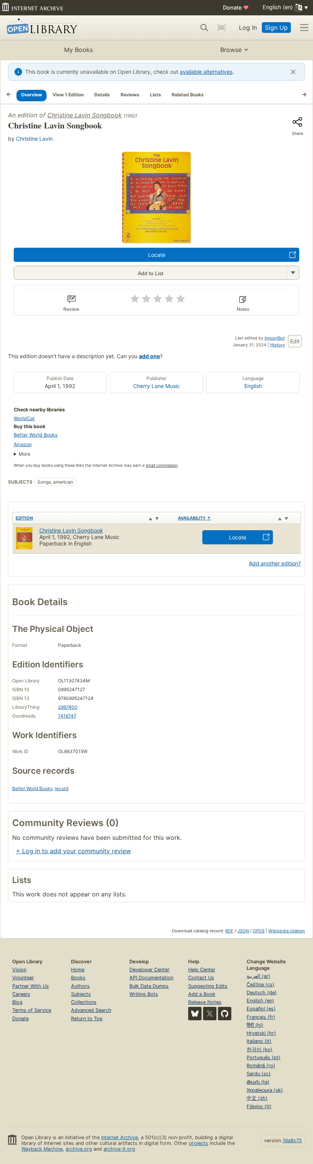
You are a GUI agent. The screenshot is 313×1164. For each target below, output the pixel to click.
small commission (161, 465)
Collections (84, 1002)
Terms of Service (31, 1010)
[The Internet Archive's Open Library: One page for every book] (40, 27)
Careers (21, 994)
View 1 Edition (68, 94)
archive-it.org (119, 1149)
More (24, 454)
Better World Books (36, 435)
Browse (231, 50)
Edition (24, 518)
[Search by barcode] (221, 27)
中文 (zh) (257, 1098)
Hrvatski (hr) (261, 1033)
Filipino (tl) (259, 1106)
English (253, 386)
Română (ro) (261, 1065)
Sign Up (276, 27)
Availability (194, 518)
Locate (156, 255)
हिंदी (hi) (255, 1025)
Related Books (188, 94)
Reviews (130, 94)
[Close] (293, 72)
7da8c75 (292, 1140)
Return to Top (87, 1018)
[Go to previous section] (8, 95)
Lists (155, 94)
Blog (17, 1002)
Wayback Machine (42, 1149)
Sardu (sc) (259, 1073)
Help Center (201, 969)
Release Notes (204, 1002)
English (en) (260, 1000)
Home (77, 969)
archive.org (79, 1149)
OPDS (259, 930)
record (61, 788)
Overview (31, 94)
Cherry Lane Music (156, 386)
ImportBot (275, 338)
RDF (229, 930)
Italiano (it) (259, 1041)
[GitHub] (224, 1013)
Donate (236, 7)
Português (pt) (264, 1057)
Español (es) (261, 1008)
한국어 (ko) (260, 1049)
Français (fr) (261, 1017)
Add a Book (201, 994)
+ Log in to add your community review (73, 851)
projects (198, 1143)
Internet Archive (119, 1137)
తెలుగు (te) (258, 1082)
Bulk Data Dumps (149, 986)
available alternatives (206, 71)
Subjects (81, 994)
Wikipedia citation (286, 930)
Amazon (23, 444)
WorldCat (24, 418)
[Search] (204, 27)
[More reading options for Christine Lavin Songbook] (293, 273)
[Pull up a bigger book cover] (156, 241)
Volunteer (23, 978)
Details (102, 94)
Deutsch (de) (262, 992)
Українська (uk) (265, 1090)
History (277, 344)
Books (78, 978)
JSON (243, 930)
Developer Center (149, 969)
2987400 (67, 707)
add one (149, 356)
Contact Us (201, 978)
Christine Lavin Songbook (84, 115)
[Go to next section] (304, 95)
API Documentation (151, 978)
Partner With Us (30, 986)
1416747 (67, 716)
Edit (295, 341)
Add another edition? (275, 563)
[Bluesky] (195, 1013)
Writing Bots (143, 994)
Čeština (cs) (260, 984)
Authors (80, 986)
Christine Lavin (34, 138)
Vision (19, 969)
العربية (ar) (258, 976)
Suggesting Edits (207, 986)
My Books (78, 50)
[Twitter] (209, 1013)
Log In (248, 27)
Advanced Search (91, 1010)
